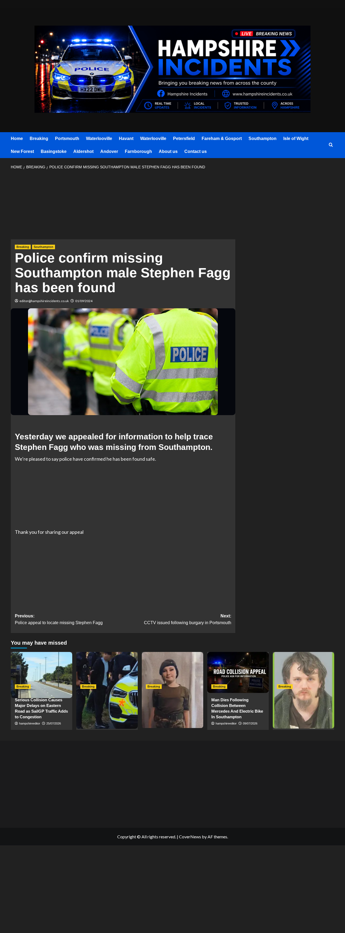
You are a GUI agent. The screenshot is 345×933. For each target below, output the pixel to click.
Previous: (59, 619)
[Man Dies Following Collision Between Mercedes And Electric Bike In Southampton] (238, 672)
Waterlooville (99, 138)
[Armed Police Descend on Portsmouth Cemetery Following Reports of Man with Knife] (107, 672)
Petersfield (184, 138)
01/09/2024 (83, 301)
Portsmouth (67, 138)
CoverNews (190, 836)
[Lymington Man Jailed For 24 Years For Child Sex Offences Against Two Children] (303, 672)
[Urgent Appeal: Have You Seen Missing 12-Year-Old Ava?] (172, 672)
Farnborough (138, 151)
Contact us (195, 151)
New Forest (22, 151)
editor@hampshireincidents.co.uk (44, 301)
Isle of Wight (295, 138)
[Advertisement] (123, 206)
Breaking (39, 138)
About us (168, 151)
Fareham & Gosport (222, 138)
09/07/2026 (250, 723)
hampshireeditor (29, 723)
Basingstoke (54, 151)
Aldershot (83, 151)
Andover (109, 151)
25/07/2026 (53, 723)
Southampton (263, 138)
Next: (187, 619)
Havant (126, 138)
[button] (330, 145)
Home (17, 138)
